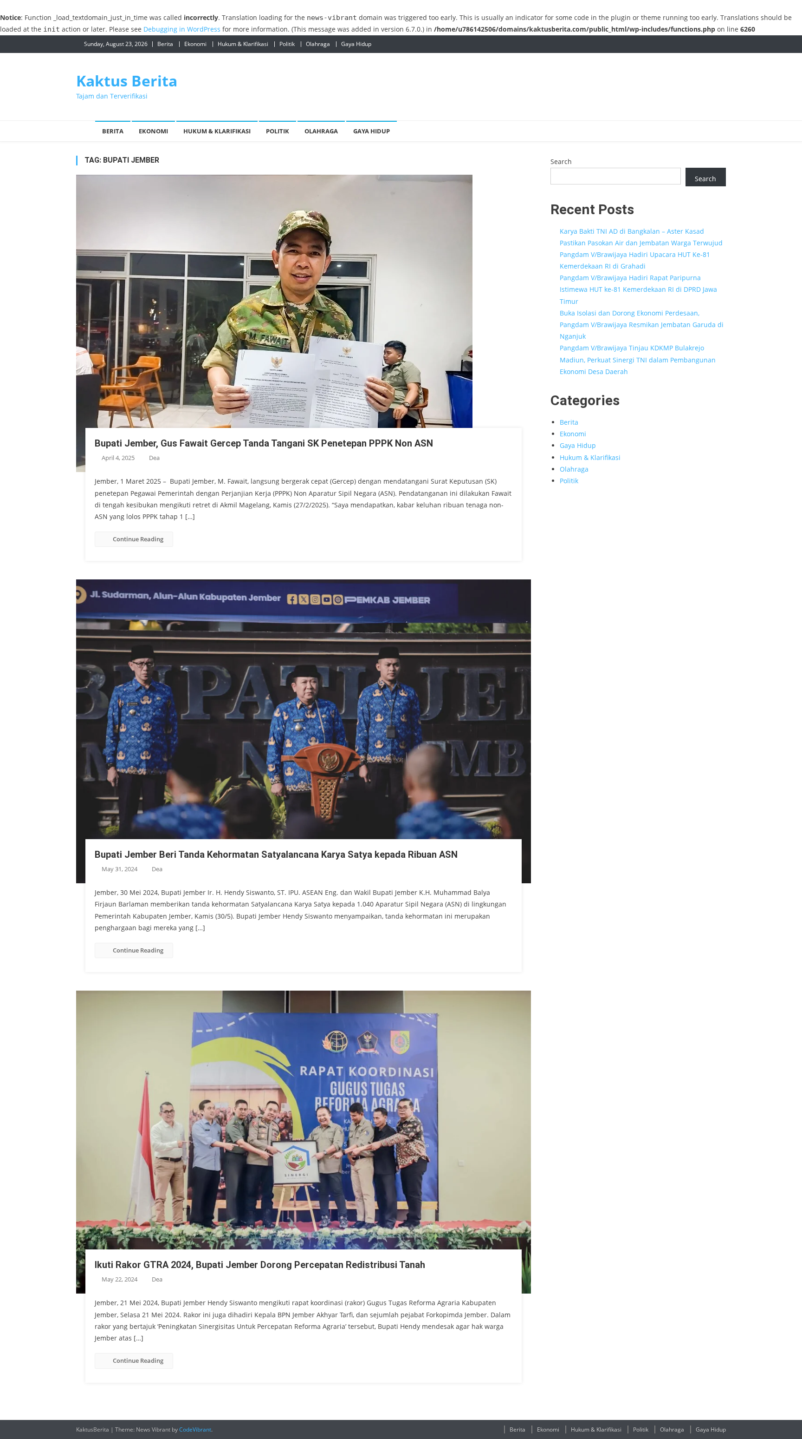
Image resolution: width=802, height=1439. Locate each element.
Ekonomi (195, 44)
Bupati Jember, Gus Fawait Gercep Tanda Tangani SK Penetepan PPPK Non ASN (264, 443)
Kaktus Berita (126, 81)
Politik (287, 44)
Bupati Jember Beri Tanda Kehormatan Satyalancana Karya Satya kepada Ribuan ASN (276, 854)
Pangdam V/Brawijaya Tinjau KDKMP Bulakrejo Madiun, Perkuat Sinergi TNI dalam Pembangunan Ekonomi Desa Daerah (638, 359)
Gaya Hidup (356, 44)
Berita (165, 44)
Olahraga (318, 44)
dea (154, 457)
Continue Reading (138, 539)
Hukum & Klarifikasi (243, 44)
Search (561, 161)
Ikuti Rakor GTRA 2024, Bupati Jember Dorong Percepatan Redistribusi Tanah (260, 1264)
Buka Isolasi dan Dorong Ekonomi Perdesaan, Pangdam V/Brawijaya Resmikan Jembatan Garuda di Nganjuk (642, 325)
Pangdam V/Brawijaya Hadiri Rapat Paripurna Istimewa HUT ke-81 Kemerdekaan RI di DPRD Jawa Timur (638, 289)
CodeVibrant (195, 1429)
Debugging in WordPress (181, 29)
